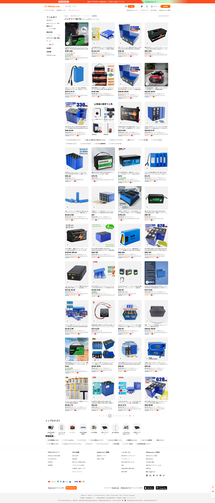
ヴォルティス (90, 443)
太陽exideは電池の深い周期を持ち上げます (95, 140)
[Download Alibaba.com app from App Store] (149, 488)
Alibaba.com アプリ (126, 488)
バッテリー (87, 16)
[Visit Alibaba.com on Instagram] (157, 475)
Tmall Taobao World (99, 495)
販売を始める (149, 459)
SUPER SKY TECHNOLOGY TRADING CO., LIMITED (103, 95)
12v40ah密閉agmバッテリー (97, 440)
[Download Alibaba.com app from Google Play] (161, 488)
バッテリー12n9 (82, 440)
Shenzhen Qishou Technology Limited (128, 54)
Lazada (107, 495)
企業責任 (50, 462)
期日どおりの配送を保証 (78, 462)
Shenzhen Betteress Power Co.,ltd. (127, 369)
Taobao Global (114, 495)
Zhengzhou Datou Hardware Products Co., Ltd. (130, 181)
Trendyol (125, 495)
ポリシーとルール (77, 471)
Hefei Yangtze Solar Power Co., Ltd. (127, 293)
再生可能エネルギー (76, 16)
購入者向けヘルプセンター (128, 455)
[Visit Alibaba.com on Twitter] (154, 475)
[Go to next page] (133, 415)
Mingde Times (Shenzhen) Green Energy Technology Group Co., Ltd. (77, 57)
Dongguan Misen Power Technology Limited (76, 332)
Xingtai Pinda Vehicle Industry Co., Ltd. (155, 95)
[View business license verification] (122, 500)
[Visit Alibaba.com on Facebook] (147, 475)
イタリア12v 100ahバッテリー (74, 140)
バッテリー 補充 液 (128, 443)
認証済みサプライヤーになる (153, 465)
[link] (213, 487)
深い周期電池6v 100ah (53, 440)
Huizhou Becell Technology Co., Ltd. (154, 218)
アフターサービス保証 (78, 465)
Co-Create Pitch (52, 459)
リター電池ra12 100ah (53, 443)
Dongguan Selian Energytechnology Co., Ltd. (156, 134)
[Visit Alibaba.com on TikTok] (164, 475)
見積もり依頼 (100, 459)
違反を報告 (124, 471)
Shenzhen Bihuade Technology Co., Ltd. (102, 369)
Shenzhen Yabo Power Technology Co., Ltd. (76, 95)
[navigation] (54, 216)
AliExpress (83, 495)
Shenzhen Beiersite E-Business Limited (102, 408)
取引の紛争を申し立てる (127, 462)
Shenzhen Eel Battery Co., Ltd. (126, 332)
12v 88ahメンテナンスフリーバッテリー (72, 443)
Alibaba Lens (51, 488)
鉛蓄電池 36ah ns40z (132, 440)
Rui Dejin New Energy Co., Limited (153, 369)
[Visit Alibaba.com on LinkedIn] (150, 475)
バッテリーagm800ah (68, 440)
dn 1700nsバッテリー (72, 143)
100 (130, 415)
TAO (121, 495)
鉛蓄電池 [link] (94, 16)
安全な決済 (75, 455)
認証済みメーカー (101, 455)
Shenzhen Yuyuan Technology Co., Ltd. (102, 218)
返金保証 (74, 459)
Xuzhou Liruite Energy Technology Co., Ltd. (103, 179)
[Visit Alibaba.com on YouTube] (160, 475)
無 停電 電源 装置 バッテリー (144, 443)
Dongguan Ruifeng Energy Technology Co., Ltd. (156, 332)
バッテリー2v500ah (157, 140)
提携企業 (148, 468)
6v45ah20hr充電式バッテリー (115, 440)
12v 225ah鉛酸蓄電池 (101, 143)
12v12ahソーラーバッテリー (116, 140)
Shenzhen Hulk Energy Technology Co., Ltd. (156, 54)
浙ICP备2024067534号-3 (150, 500)
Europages (132, 495)
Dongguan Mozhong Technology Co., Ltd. (155, 179)
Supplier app (115, 488)
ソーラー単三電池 (144, 140)
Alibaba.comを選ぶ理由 (54, 455)
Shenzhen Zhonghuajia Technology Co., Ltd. (103, 54)
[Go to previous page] (99, 415)
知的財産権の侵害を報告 (127, 468)
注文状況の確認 (150, 462)
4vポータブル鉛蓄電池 (147, 440)
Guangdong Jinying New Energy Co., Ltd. (128, 218)
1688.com (90, 495)
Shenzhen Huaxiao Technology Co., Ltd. (102, 332)
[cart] (147, 6)
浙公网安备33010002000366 (135, 500)
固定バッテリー (131, 140)
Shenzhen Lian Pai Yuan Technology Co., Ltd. (129, 256)
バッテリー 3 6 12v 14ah (115, 143)
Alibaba (66, 16)
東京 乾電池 (116, 443)
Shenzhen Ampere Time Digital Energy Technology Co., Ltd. (130, 134)
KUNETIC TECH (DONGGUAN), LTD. (74, 179)
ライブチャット (125, 459)
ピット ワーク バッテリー (103, 443)
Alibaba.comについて (53, 452)
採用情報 (50, 465)
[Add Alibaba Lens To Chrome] (71, 488)
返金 (122, 465)
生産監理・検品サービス (78, 468)
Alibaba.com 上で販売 (151, 455)
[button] (126, 6)
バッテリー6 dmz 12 (86, 143)
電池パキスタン (160, 440)
